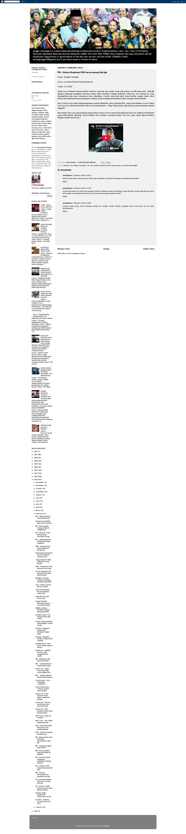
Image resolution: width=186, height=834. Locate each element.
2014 (36, 473)
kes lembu (74, 165)
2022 (36, 451)
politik (96, 165)
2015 (36, 470)
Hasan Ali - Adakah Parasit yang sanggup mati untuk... (43, 653)
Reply (65, 181)
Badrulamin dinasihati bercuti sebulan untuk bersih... (44, 555)
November (40, 485)
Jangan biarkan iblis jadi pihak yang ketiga (43, 561)
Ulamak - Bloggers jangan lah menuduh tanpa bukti (43, 631)
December (40, 482)
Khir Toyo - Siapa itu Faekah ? (43, 717)
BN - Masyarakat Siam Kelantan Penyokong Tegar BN (44, 740)
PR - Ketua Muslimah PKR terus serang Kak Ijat (43, 781)
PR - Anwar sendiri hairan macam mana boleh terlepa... (44, 788)
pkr (92, 165)
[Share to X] (106, 162)
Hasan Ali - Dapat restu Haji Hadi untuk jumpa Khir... (43, 670)
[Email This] (102, 162)
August (39, 495)
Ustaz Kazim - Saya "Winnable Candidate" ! (43, 682)
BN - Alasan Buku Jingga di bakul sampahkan (42, 528)
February (39, 514)
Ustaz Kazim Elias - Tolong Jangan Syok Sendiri (43, 689)
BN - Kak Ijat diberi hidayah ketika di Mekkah (43, 752)
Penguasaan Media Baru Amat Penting (44, 522)
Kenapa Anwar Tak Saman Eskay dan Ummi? (43, 617)
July (38, 498)
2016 (36, 467)
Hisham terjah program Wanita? (46, 427)
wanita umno (116, 165)
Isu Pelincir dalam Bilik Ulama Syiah (45, 249)
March (38, 510)
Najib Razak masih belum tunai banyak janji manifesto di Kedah (46, 272)
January (39, 807)
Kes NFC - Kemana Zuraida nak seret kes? (43, 801)
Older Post (148, 248)
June (38, 501)
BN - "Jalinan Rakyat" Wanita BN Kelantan (44, 676)
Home (106, 248)
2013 (36, 476)
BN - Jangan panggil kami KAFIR (43, 747)
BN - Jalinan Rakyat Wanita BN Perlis (43, 517)
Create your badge (36, 100)
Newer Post (63, 248)
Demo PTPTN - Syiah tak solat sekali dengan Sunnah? (46, 294)
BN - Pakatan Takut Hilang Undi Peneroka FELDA (43, 535)
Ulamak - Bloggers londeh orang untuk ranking (44, 639)
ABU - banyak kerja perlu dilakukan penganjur (43, 548)
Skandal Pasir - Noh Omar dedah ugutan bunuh (44, 645)
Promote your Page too (38, 76)
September (40, 492)
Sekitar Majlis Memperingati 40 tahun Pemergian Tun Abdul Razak (46, 371)
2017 (36, 464)
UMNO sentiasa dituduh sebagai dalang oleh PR (43, 610)
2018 (36, 461)
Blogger (107, 826)
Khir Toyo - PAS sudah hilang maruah (44, 721)
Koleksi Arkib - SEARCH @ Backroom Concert (43, 795)
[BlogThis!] (104, 162)
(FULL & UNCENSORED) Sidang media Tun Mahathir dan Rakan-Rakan (42, 316)
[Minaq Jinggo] (32, 98)
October (39, 488)
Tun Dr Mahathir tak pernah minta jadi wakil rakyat (43, 573)
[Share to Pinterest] (110, 162)
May (38, 504)
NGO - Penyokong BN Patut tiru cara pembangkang (43, 727)
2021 (36, 455)
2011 (36, 811)
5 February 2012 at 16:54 (82, 175)
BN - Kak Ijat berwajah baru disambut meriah (43, 774)
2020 (36, 458)
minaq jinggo (39, 185)
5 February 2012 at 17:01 (82, 188)
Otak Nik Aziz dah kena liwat (42, 597)
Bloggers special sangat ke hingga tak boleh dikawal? (44, 580)
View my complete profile (42, 188)
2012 (36, 479)
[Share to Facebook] (108, 162)
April (38, 507)
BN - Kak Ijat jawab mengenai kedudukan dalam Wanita (43, 760)
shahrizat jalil (105, 165)
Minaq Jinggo (35, 95)
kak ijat (66, 165)
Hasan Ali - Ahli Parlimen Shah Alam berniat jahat (44, 711)
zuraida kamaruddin (129, 165)
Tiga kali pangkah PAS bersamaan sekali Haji (43, 591)
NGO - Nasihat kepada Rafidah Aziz (44, 733)
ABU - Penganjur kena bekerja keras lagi (44, 567)
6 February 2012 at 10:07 (82, 203)
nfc (88, 165)
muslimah (82, 165)
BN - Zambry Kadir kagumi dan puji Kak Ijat (44, 768)
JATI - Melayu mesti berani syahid (43, 586)
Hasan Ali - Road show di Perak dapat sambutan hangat (43, 696)
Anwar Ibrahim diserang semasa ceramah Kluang (46, 228)
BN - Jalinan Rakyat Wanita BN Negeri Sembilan (43, 541)
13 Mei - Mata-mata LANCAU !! (47, 206)
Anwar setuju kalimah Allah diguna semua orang (44, 623)
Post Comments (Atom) (76, 253)
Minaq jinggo (35, 72)
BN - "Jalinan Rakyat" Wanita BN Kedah (44, 665)
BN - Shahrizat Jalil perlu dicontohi (43, 660)
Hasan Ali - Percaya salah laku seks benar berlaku (43, 704)
